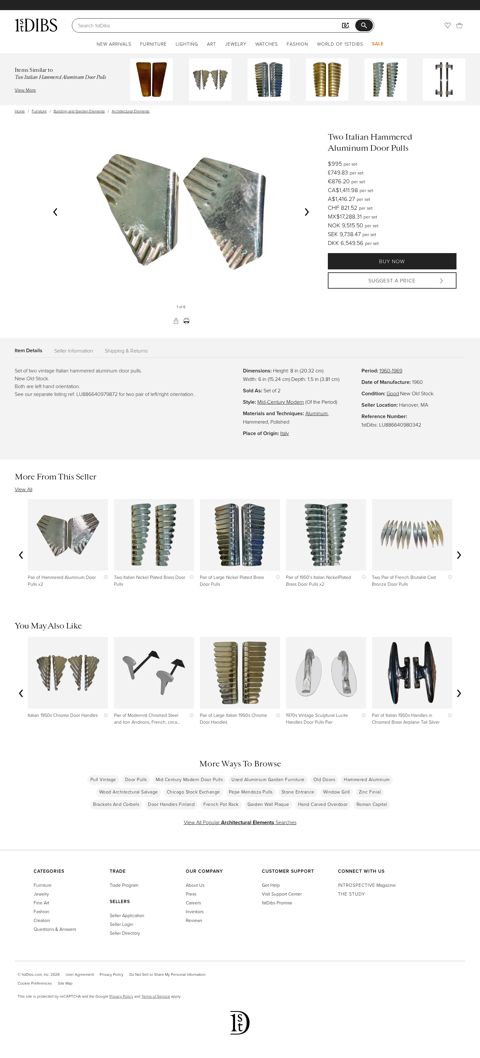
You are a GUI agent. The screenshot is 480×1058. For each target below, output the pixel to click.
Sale (378, 43)
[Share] (176, 321)
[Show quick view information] (104, 577)
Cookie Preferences (35, 983)
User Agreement (80, 974)
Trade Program (124, 885)
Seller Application (127, 915)
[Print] (186, 321)
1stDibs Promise (277, 902)
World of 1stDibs (340, 44)
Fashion (297, 44)
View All (23, 489)
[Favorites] (448, 25)
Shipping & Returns (126, 350)
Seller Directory (125, 933)
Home (20, 111)
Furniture (153, 44)
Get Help (271, 885)
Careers (193, 902)
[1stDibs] (36, 25)
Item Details (28, 350)
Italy (284, 433)
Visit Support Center (282, 894)
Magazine (367, 885)
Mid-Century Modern (280, 401)
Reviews (194, 920)
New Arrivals (114, 44)
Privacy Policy (111, 974)
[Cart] (459, 25)
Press (191, 894)
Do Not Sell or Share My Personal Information (167, 974)
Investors (194, 911)
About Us (195, 885)
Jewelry (236, 44)
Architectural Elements (131, 111)
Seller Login (121, 924)
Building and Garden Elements (79, 111)
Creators (42, 920)
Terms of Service (155, 996)
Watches (266, 44)
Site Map (65, 983)
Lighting (187, 44)
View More (25, 90)
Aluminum (316, 413)
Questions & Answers (55, 929)
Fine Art (41, 902)
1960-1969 (390, 370)
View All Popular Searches (240, 822)
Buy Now (392, 261)
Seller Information (73, 350)
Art (211, 44)
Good (393, 393)
